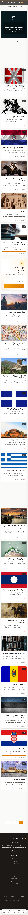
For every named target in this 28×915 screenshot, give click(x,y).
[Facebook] (16, 851)
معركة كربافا (22, 748)
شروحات (14, 866)
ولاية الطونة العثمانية (19, 779)
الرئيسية (24, 41)
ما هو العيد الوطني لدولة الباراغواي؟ (14, 147)
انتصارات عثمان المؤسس (18, 116)
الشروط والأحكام (19, 896)
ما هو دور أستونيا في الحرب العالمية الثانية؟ (15, 716)
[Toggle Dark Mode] (2, 2)
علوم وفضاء (17, 41)
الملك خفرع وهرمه (20, 211)
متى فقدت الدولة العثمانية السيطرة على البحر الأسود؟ (14, 527)
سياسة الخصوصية (8, 893)
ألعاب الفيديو (14, 881)
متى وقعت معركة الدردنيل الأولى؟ (15, 85)
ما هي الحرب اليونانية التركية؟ (16, 409)
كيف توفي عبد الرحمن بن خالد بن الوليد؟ (16, 179)
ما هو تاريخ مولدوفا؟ (19, 684)
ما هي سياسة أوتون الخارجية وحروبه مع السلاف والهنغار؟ (14, 344)
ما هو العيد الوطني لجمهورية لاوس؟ (14, 589)
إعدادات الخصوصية (9, 896)
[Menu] (25, 2)
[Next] (2, 6)
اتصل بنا (16, 893)
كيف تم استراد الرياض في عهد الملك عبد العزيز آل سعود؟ (14, 243)
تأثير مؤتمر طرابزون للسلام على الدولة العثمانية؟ (14, 377)
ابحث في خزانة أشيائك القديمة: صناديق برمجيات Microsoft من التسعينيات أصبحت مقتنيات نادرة (15, 6)
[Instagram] (12, 851)
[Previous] (4, 6)
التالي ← (8, 822)
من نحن (22, 893)
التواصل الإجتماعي (14, 883)
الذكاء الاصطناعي (14, 864)
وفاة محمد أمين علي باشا (18, 439)
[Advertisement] (14, 54)
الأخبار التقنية (14, 861)
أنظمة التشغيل (14, 886)
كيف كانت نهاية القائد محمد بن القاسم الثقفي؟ (16, 621)
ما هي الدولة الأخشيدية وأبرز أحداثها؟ (14, 653)
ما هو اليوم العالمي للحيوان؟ (17, 559)
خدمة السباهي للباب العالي (17, 312)
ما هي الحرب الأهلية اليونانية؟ (16, 470)
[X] (14, 851)
